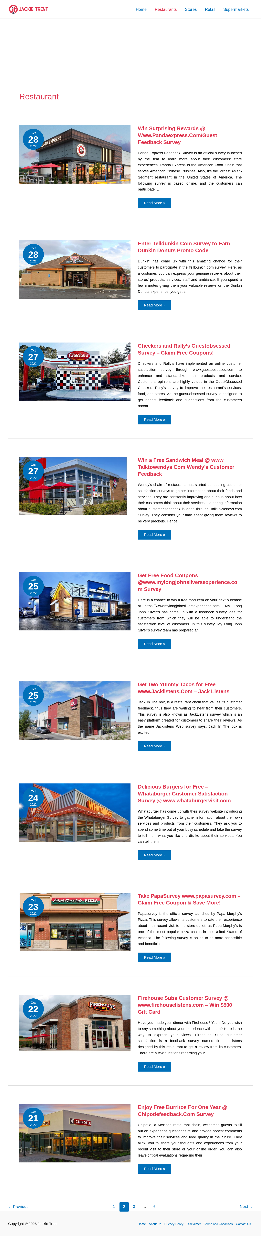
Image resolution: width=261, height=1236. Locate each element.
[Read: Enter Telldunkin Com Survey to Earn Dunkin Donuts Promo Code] (74, 269)
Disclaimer (194, 1224)
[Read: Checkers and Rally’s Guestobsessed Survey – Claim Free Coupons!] (74, 371)
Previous (18, 1206)
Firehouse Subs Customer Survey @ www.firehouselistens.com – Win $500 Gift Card (185, 1005)
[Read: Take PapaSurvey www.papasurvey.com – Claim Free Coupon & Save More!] (74, 922)
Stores (191, 9)
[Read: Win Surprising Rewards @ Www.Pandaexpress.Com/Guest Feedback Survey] (74, 154)
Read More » (157, 204)
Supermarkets (236, 9)
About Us (155, 1224)
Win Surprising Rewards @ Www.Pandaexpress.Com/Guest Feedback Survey (177, 135)
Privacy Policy (174, 1224)
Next (246, 1206)
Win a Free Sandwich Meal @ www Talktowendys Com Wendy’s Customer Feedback (186, 467)
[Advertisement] (130, 49)
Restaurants (166, 9)
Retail (210, 9)
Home (141, 9)
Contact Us (243, 1224)
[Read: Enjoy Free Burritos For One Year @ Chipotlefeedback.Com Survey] (74, 1133)
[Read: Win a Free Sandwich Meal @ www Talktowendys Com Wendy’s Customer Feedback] (74, 486)
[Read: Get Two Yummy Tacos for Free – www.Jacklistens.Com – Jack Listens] (74, 710)
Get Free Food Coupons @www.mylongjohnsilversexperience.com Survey (187, 582)
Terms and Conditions (218, 1224)
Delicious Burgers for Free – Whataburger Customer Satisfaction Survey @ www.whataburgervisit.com (184, 794)
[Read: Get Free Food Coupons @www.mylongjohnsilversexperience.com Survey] (74, 601)
